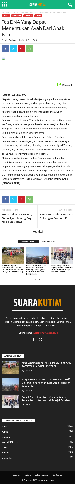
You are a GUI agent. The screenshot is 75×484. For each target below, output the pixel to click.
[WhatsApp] (29, 48)
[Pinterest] (21, 48)
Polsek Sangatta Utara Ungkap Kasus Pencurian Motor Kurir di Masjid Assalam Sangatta (62, 268)
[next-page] (39, 279)
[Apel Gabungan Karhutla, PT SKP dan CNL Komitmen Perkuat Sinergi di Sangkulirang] (13, 255)
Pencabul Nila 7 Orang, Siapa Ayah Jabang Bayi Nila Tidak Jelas (17, 218)
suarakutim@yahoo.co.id (45, 332)
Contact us (57, 475)
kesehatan (16, 16)
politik (5, 447)
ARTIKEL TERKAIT (28, 241)
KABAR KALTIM (10, 442)
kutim (38, 16)
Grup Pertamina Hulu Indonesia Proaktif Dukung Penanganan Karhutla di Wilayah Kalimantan (36, 269)
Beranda (5, 12)
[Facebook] (5, 48)
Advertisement (41, 475)
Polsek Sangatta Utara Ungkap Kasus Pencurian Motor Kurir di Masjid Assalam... (47, 398)
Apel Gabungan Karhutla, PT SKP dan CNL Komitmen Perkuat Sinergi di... (46, 364)
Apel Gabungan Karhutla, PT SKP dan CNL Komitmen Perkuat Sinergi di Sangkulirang (13, 268)
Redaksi (12, 40)
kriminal (28, 16)
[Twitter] (13, 48)
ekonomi (6, 437)
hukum (15, 12)
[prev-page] (35, 279)
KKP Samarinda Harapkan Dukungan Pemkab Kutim (56, 216)
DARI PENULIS (48, 241)
